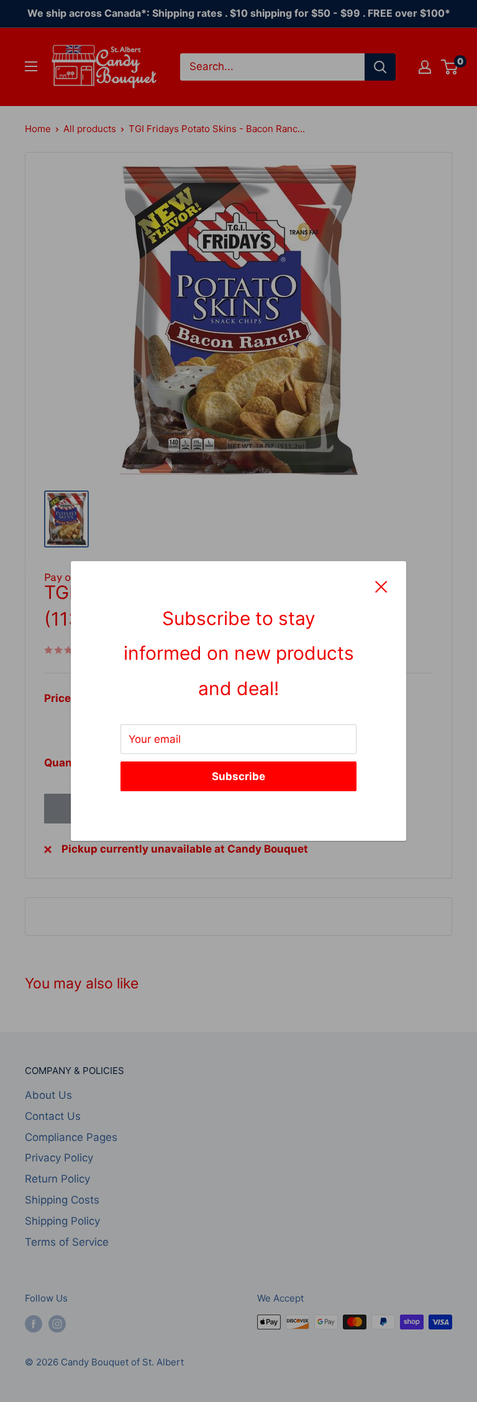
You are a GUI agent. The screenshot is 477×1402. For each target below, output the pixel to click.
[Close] (381, 586)
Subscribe (238, 776)
